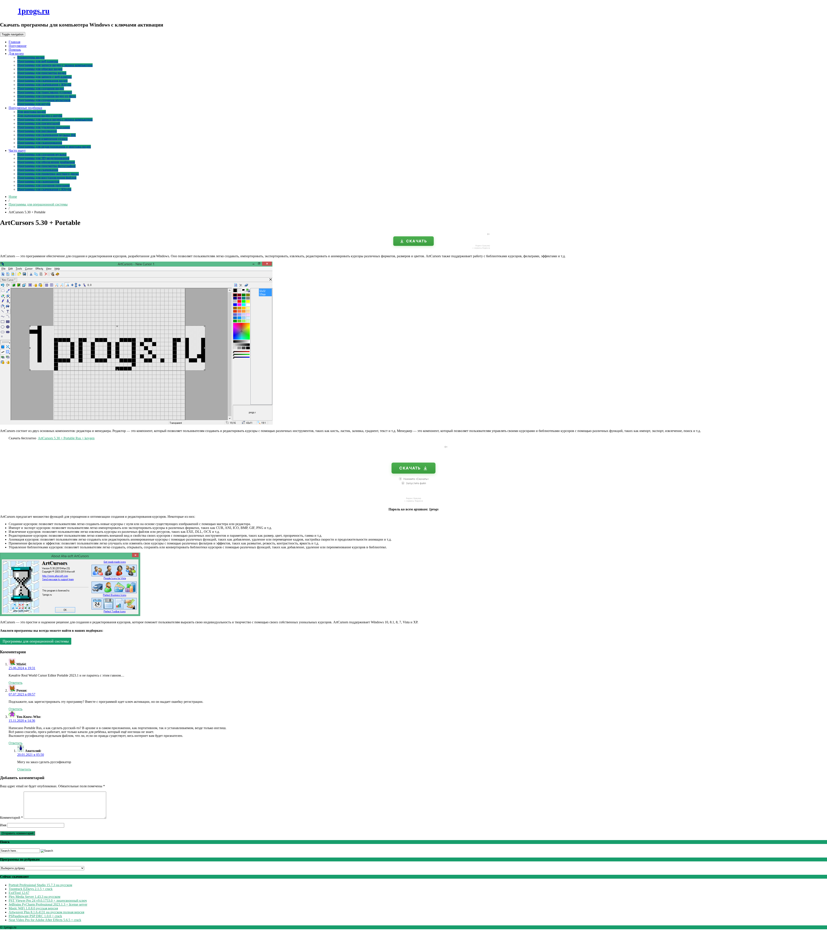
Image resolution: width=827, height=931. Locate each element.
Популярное (17, 46)
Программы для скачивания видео (42, 81)
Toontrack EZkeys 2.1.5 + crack (31, 889)
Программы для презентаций (38, 123)
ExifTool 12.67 (19, 893)
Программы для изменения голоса (42, 139)
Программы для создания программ (43, 185)
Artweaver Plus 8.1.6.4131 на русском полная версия (46, 912)
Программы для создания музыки (42, 154)
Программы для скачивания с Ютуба (44, 84)
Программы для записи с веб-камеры (44, 77)
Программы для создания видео (40, 88)
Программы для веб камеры (37, 61)
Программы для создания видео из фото (46, 96)
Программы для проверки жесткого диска (48, 174)
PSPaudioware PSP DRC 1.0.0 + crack (35, 916)
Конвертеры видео (31, 57)
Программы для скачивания (37, 170)
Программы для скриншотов (38, 181)
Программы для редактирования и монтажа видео (54, 146)
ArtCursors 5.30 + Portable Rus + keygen (66, 438)
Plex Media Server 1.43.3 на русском (34, 896)
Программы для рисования (37, 131)
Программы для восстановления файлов (46, 177)
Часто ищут (17, 150)
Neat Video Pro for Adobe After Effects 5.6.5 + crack (45, 920)
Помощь (15, 49)
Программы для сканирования (39, 143)
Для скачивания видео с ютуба (39, 115)
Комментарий (11, 817)
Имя (3, 825)
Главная (14, 42)
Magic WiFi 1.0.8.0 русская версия (33, 908)
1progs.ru (34, 11)
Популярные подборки (25, 108)
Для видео (16, 53)
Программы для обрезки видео (39, 69)
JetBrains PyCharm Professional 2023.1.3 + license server (48, 904)
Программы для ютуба (33, 104)
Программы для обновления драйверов (46, 162)
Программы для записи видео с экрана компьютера (55, 65)
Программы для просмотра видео (41, 73)
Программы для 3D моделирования (43, 158)
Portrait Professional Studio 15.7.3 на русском (40, 885)
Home (13, 196)
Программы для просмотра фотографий (46, 166)
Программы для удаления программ (43, 127)
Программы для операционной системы (38, 204)
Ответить (15, 683)
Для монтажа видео (31, 112)
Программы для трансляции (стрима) (44, 92)
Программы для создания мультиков (43, 100)
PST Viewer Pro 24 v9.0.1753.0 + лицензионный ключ (48, 900)
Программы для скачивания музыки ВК (46, 135)
